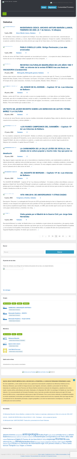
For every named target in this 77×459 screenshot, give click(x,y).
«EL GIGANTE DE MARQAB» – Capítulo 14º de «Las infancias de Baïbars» (46, 173)
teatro (60, 443)
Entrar (44, 7)
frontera (60, 439)
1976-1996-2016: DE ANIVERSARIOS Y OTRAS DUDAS (43, 194)
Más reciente (7, 303)
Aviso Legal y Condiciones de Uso (46, 454)
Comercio (30, 436)
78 (52, 236)
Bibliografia (20, 73)
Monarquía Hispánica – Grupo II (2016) (19, 318)
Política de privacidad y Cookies (63, 454)
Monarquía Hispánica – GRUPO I (18, 313)
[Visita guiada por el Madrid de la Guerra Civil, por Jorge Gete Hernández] (6, 213)
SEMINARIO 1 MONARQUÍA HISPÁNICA (20, 307)
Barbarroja (13, 436)
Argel (46, 435)
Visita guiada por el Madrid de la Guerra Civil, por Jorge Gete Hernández (46, 215)
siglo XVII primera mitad (50, 443)
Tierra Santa (66, 443)
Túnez (17, 445)
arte (67, 434)
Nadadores (49, 442)
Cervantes (24, 436)
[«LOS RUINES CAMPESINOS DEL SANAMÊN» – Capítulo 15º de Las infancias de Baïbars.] (10, 125)
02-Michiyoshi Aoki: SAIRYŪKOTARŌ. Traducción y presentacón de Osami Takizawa (26, 420)
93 (69, 236)
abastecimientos (9, 435)
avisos (71, 435)
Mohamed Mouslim (14, 338)
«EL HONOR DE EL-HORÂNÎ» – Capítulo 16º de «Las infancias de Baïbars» (46, 88)
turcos (5, 445)
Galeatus (32, 33)
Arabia (41, 435)
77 (49, 236)
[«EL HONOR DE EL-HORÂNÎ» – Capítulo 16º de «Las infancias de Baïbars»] (10, 86)
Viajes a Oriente (26, 445)
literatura (19, 441)
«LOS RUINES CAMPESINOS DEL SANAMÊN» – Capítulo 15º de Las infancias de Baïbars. (46, 127)
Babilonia (6, 437)
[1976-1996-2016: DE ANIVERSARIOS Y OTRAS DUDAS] (8, 193)
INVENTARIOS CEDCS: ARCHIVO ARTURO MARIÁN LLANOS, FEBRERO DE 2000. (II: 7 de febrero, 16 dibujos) (46, 28)
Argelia (49, 434)
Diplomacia (11, 439)
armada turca (61, 435)
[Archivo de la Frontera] (10, 1)
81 (63, 236)
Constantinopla (39, 437)
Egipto (18, 439)
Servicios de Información (31, 443)
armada (54, 435)
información (7, 442)
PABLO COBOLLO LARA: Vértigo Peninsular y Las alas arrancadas (43, 48)
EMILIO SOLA (42, 439)
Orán (9, 443)
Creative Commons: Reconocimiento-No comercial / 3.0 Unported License (39, 456)
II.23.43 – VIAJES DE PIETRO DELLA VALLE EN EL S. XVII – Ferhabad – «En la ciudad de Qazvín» (30, 417)
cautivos (18, 436)
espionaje (51, 439)
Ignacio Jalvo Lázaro (14, 344)
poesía (19, 443)
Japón (13, 441)
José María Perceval (14, 349)
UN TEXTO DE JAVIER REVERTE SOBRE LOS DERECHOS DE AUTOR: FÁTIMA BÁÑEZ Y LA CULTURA (36, 110)
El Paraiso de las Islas (29, 439)
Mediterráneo (29, 442)
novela (69, 441)
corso (5, 439)
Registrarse (52, 7)
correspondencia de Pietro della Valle (59, 437)
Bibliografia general (31, 73)
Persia (14, 443)
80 (59, 236)
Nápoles (5, 443)
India (68, 439)
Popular (19, 303)
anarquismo (19, 434)
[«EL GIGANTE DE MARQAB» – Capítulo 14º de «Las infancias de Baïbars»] (10, 171)
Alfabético (26, 303)
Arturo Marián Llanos (22, 33)
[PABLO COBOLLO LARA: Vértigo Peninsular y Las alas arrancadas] (8, 46)
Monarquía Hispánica (40, 441)
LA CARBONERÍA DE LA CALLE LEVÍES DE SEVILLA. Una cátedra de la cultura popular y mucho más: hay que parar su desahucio (37, 151)
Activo (13, 303)
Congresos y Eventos (23, 198)
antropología (30, 434)
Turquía (12, 445)
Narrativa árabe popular (58, 442)
